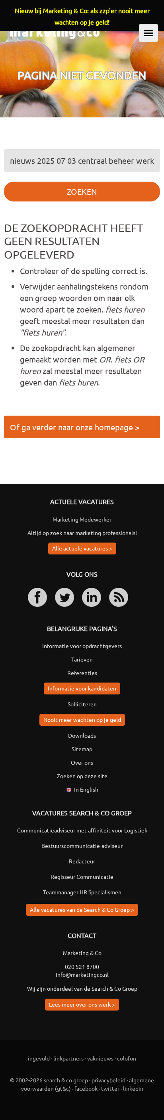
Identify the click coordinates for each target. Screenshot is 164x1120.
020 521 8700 (82, 966)
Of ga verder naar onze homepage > (74, 427)
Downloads (82, 735)
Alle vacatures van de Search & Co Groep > (82, 909)
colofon (126, 1058)
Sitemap (82, 748)
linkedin (133, 1088)
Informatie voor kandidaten (82, 688)
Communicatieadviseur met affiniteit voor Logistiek (82, 830)
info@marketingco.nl (82, 974)
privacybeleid (108, 1080)
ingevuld (39, 1058)
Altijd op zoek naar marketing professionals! (82, 532)
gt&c (63, 1088)
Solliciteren (82, 704)
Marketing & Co (82, 952)
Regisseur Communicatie (82, 876)
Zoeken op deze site (82, 775)
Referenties (82, 672)
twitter (110, 1088)
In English (86, 789)
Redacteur (82, 861)
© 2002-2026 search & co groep (49, 1080)
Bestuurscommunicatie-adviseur (82, 845)
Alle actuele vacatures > (82, 548)
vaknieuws (100, 1058)
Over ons (82, 762)
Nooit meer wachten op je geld (82, 719)
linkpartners (68, 1058)
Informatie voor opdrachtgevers (82, 645)
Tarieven (82, 659)
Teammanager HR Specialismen (82, 892)
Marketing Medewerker (82, 519)
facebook (86, 1088)
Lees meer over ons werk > (82, 1004)
